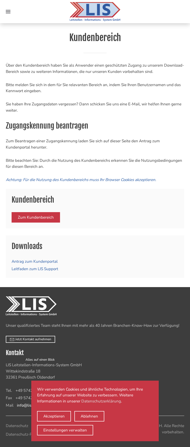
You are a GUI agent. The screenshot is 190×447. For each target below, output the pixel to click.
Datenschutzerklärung (101, 401)
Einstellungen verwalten (65, 430)
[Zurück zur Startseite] (95, 11)
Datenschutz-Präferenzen (28, 434)
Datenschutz (17, 425)
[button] (8, 11)
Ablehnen (89, 416)
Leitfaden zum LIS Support (35, 269)
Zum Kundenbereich (36, 217)
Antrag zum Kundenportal (35, 261)
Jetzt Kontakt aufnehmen (32, 339)
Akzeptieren (54, 416)
